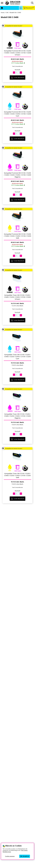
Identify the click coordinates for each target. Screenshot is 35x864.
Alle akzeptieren (24, 856)
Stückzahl (17, 69)
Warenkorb (30, 8)
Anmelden (21, 8)
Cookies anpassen (10, 856)
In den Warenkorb (19, 77)
